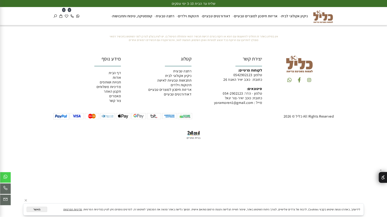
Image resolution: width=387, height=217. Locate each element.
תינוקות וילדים (188, 16)
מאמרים (115, 96)
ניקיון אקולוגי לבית (294, 16)
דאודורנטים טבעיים (216, 16)
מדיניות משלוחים (109, 86)
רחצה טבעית (165, 16)
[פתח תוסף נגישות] (383, 177)
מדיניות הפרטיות (72, 209)
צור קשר (115, 100)
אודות (117, 77)
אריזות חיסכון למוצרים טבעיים (256, 16)
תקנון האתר (112, 91)
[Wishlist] (66, 16)
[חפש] (55, 16)
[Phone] (72, 16)
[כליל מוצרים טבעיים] (321, 15)
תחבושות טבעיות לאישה (174, 80)
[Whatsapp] (78, 16)
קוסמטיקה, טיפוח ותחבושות (132, 16)
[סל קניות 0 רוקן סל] (193, 25)
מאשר (37, 209)
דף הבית (115, 73)
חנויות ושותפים (110, 82)
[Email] (5, 201)
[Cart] (61, 16)
